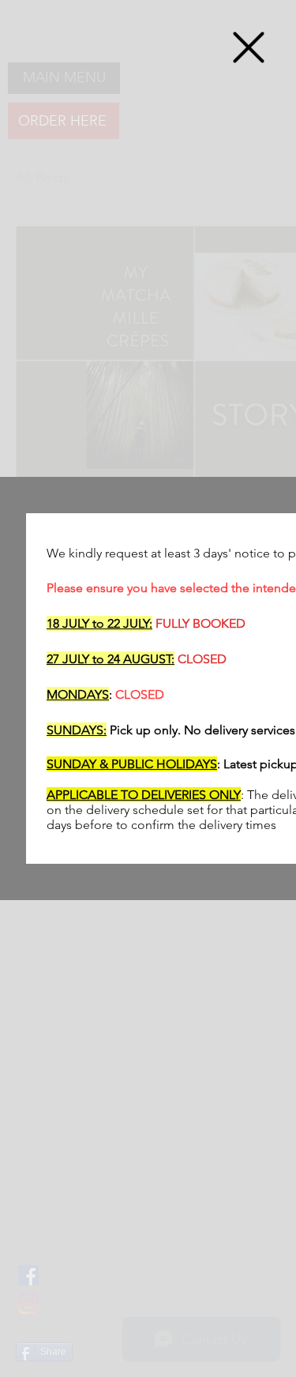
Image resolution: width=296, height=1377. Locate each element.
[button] (248, 47)
